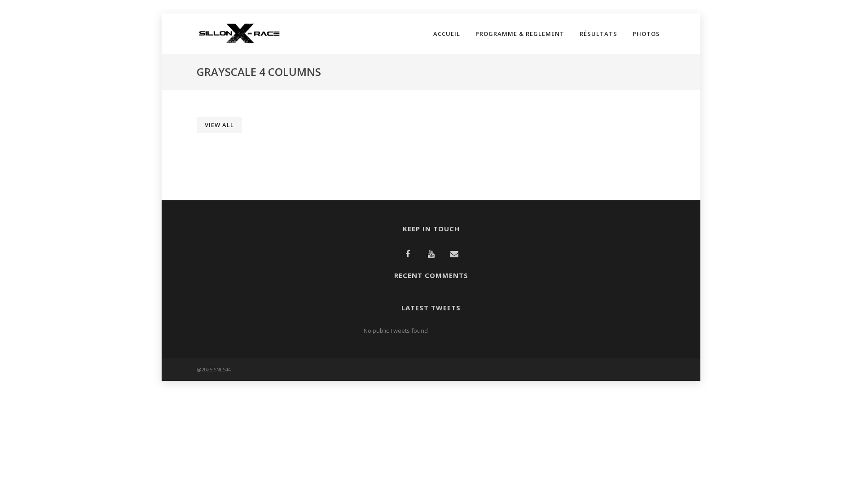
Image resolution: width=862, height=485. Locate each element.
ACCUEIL (446, 34)
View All (219, 125)
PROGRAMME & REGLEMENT (519, 34)
